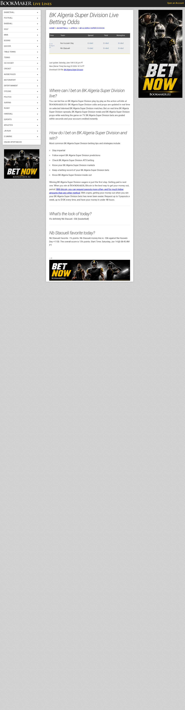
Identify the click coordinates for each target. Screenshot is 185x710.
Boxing (7, 40)
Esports (8, 119)
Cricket (7, 69)
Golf (6, 29)
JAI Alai (7, 131)
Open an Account (175, 3)
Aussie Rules (9, 74)
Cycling (7, 91)
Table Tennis (9, 52)
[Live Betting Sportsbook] (26, 4)
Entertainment (11, 86)
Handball (8, 114)
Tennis (7, 57)
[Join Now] (89, 270)
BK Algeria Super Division (91, 28)
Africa (74, 28)
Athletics (8, 125)
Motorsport (10, 80)
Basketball (9, 12)
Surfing (7, 103)
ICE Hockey (9, 63)
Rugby (7, 108)
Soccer (7, 46)
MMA (6, 35)
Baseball (8, 24)
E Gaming (8, 136)
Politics (7, 97)
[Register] (22, 164)
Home (51, 28)
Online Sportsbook (13, 142)
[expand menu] (38, 12)
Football (8, 18)
